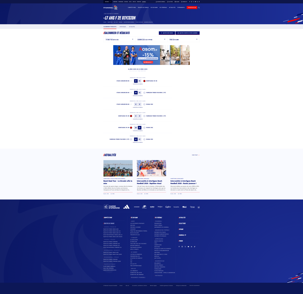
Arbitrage (157, 252)
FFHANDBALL (158, 221)
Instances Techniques (160, 236)
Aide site (127, 285)
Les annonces (134, 270)
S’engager (134, 237)
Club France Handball (109, 266)
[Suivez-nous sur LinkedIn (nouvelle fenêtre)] (197, 1)
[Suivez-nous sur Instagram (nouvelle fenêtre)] (191, 1)
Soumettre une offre (136, 272)
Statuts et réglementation (161, 250)
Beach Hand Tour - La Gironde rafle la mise (117, 182)
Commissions (159, 239)
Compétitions (132, 7)
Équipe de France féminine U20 (111, 243)
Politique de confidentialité (181, 285)
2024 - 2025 (116, 22)
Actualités (172, 7)
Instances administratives (161, 234)
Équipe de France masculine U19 (112, 232)
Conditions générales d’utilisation (166, 285)
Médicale (156, 256)
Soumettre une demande (137, 274)
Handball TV (182, 235)
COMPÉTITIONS (158, 244)
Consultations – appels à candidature (164, 272)
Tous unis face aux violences (138, 243)
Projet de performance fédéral (138, 231)
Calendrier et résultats (109, 26)
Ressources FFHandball (138, 277)
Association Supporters (109, 270)
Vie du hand (154, 7)
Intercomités (180, 178)
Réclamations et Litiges (160, 254)
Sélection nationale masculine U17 (113, 234)
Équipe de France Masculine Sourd (112, 236)
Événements (181, 7)
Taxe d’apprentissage (136, 265)
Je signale (144, 1)
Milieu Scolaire (134, 232)
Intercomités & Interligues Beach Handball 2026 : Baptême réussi (149, 182)
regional (120, 22)
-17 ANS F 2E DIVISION (139, 22)
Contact (121, 285)
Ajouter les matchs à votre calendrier (188, 33)
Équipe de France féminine (110, 241)
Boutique (126, 1)
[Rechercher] (199, 7)
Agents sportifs (158, 241)
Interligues (146, 178)
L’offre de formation (136, 254)
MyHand (181, 229)
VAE (131, 261)
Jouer (133, 221)
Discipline (157, 246)
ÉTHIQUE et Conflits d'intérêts (162, 248)
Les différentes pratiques (137, 223)
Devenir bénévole (135, 245)
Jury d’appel (157, 258)
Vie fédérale (163, 7)
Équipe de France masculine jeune (112, 254)
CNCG (155, 243)
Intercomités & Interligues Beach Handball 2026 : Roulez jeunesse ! (183, 182)
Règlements (157, 263)
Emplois (134, 1)
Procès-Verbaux (158, 265)
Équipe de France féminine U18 (111, 245)
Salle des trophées (108, 268)
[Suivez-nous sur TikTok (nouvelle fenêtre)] (199, 1)
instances (107, 1)
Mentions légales (153, 285)
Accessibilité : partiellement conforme (139, 285)
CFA (131, 260)
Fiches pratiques (158, 270)
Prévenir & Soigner (135, 227)
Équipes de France (143, 7)
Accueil (104, 22)
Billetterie (182, 223)
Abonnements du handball (161, 227)
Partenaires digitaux (136, 247)
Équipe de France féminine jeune (112, 261)
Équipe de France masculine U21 (112, 231)
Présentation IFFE (135, 256)
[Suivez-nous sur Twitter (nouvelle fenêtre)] (193, 1)
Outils (130, 1)
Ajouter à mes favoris (168, 33)
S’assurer (133, 229)
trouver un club (192, 7)
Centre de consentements (195, 285)
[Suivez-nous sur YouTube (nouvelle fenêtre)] (195, 1)
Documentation (159, 261)
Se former (134, 252)
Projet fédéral (158, 225)
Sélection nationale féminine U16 (112, 247)
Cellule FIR (133, 263)
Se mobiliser (133, 241)
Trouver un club (135, 234)
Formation (115, 1)
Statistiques (123, 26)
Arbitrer (132, 225)
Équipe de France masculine (111, 229)
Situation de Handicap (136, 258)
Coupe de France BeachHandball (117, 178)
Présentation (157, 223)
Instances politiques (160, 232)
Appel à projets (134, 249)
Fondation (139, 1)
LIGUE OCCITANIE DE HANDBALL (129, 22)
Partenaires (120, 1)
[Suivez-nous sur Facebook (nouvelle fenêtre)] (189, 1)
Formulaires (157, 268)
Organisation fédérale (162, 230)
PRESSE (181, 241)
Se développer (134, 239)
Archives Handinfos (159, 267)
